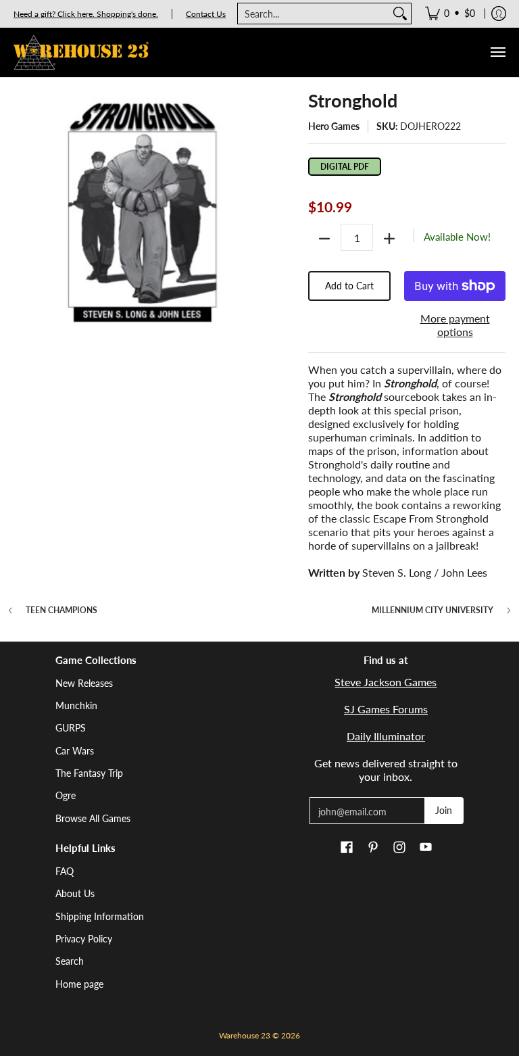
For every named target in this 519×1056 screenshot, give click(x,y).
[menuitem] (450, 13)
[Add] (389, 238)
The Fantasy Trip (89, 773)
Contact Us (206, 14)
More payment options (455, 325)
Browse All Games (92, 818)
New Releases (84, 683)
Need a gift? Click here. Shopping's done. (86, 14)
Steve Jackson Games (386, 681)
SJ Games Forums (386, 708)
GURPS (70, 728)
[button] (346, 848)
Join (443, 810)
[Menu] (497, 52)
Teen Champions (61, 610)
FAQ (64, 871)
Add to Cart (349, 285)
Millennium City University (432, 610)
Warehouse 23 (244, 1035)
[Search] (400, 13)
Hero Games (334, 126)
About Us (75, 893)
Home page (79, 984)
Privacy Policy (83, 938)
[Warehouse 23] (81, 52)
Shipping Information (99, 916)
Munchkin (76, 705)
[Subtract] (324, 238)
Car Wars (74, 751)
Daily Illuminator (386, 735)
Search (69, 961)
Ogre (65, 795)
